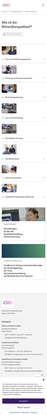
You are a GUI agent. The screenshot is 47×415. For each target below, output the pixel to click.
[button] (43, 380)
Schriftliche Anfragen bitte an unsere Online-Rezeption (24, 354)
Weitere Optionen (23, 407)
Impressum (33, 412)
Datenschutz (25, 412)
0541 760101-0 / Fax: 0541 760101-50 (18, 368)
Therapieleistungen (16, 11)
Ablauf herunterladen (13, 34)
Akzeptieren (23, 401)
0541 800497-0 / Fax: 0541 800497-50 (18, 351)
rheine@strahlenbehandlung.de (16, 338)
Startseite (5, 11)
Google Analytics (15, 412)
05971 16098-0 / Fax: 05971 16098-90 (18, 335)
